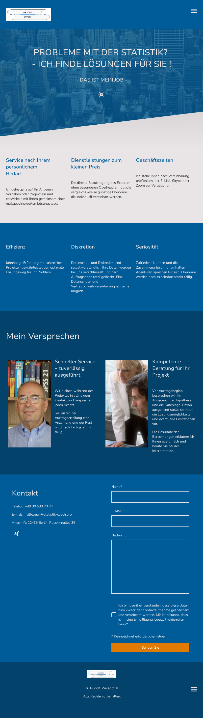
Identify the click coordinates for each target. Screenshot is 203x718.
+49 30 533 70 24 (39, 506)
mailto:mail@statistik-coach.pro (48, 514)
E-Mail (117, 511)
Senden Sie (150, 647)
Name (116, 486)
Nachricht (118, 535)
